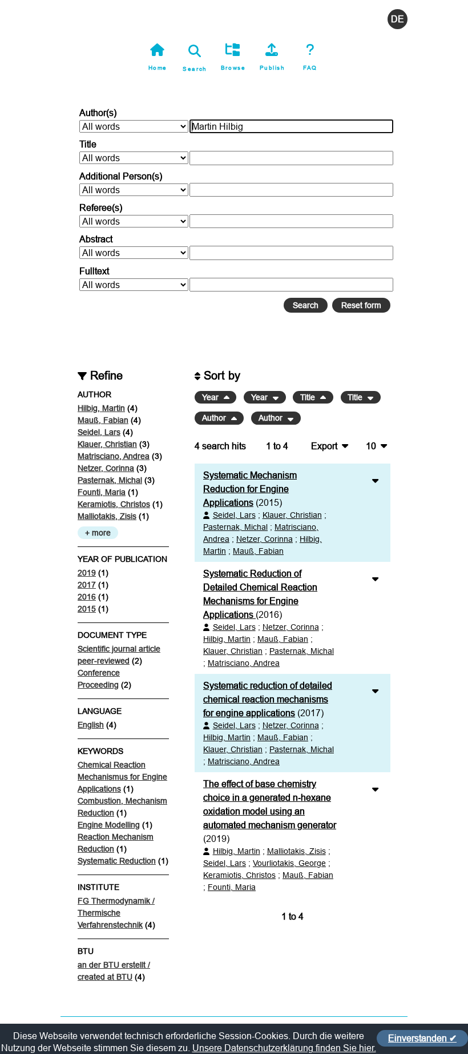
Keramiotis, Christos (114, 504)
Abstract (95, 239)
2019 (87, 572)
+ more (98, 532)
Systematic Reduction (117, 860)
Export (324, 446)
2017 (87, 584)
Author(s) (97, 112)
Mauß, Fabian (103, 420)
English (91, 724)
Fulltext (94, 271)
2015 (87, 608)
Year (211, 397)
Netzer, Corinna (106, 468)
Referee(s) (100, 207)
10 (371, 446)
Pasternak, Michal (110, 480)
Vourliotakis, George (289, 863)
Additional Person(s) (120, 176)
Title (87, 144)
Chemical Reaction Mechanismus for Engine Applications (122, 776)
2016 (87, 596)
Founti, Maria (102, 492)
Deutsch (398, 19)
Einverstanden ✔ (422, 1038)
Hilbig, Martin (101, 408)
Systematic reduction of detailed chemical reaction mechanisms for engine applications (267, 699)
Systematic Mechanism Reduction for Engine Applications (250, 489)
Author (215, 418)
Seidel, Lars (99, 432)
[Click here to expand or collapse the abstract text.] (375, 480)
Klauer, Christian (107, 444)
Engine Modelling (109, 824)
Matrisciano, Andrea (114, 456)
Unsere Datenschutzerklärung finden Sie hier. (284, 1048)
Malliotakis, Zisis (107, 516)
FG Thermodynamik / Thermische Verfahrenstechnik (116, 912)
